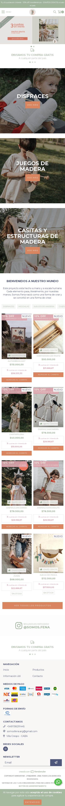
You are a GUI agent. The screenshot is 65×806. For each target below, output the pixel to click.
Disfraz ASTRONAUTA (48, 507)
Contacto (37, 676)
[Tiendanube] (32, 773)
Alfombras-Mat (16, 361)
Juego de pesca (48, 575)
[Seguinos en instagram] (5, 749)
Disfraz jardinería (48, 429)
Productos (38, 669)
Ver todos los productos (32, 605)
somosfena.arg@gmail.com (22, 731)
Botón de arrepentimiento (32, 786)
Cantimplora (16, 434)
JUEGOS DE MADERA (44, 306)
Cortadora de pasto (48, 356)
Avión (17, 576)
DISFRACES (8, 306)
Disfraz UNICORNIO (16, 507)
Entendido (32, 802)
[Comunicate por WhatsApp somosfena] (58, 781)
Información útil (12, 676)
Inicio (6, 669)
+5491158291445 (15, 726)
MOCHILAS (24, 306)
